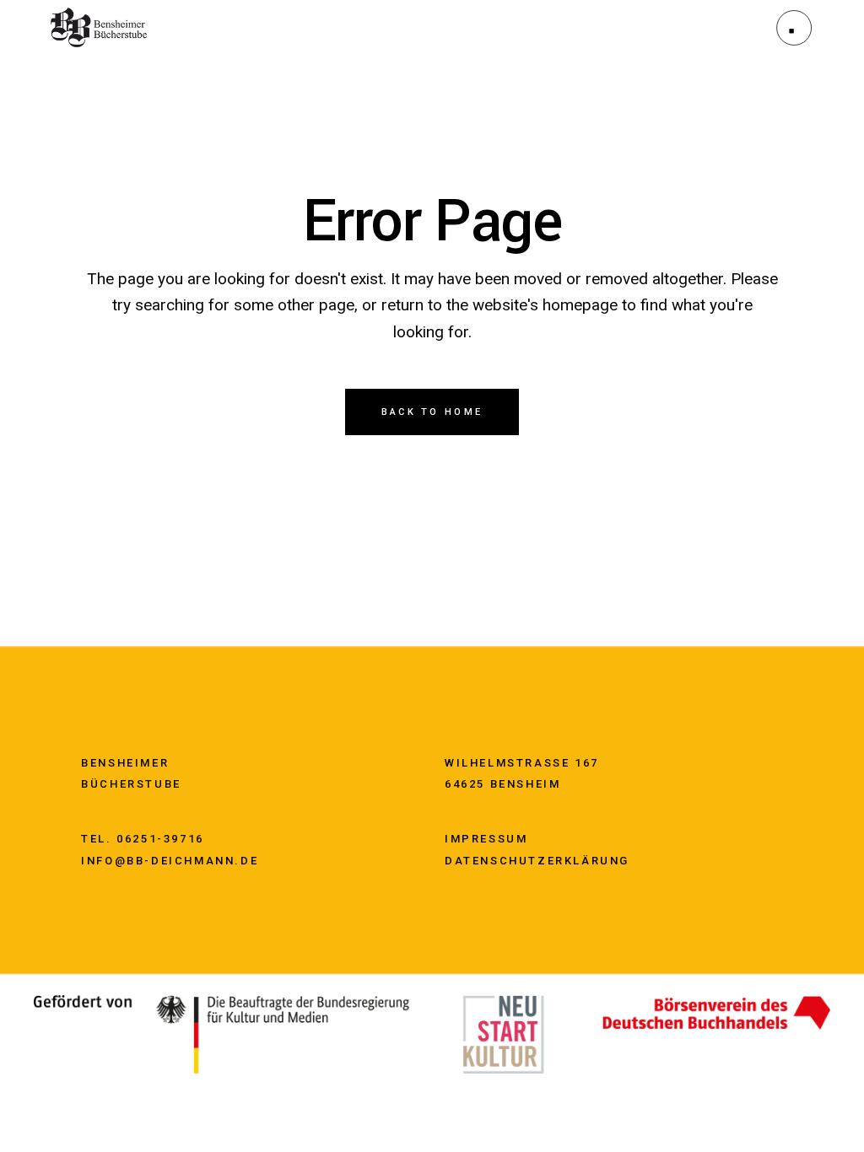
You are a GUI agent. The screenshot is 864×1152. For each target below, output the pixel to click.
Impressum (486, 838)
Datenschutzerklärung (537, 860)
